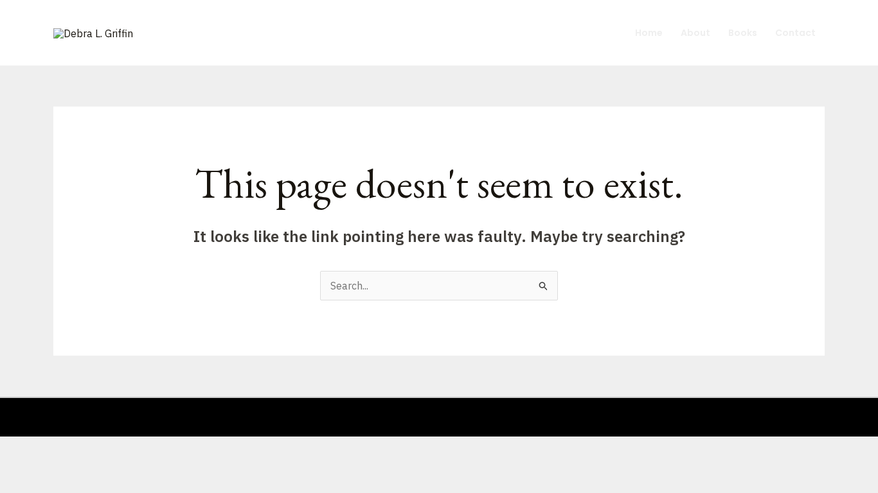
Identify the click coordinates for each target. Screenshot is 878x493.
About (695, 32)
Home (649, 32)
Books (742, 32)
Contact (795, 32)
